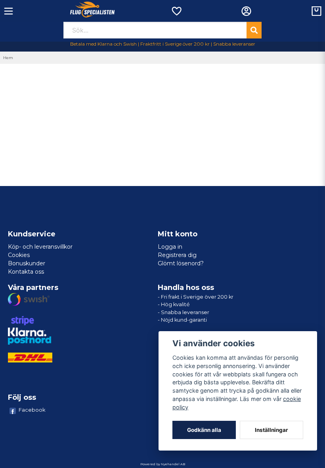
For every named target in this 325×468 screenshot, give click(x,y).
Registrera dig (177, 255)
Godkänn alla (204, 430)
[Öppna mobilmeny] (8, 11)
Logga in (170, 246)
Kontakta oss (26, 271)
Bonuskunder (26, 263)
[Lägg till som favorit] (176, 11)
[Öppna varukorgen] (316, 11)
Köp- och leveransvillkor (40, 246)
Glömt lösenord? (181, 263)
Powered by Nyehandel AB (162, 464)
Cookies (19, 255)
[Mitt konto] (246, 11)
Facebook (32, 410)
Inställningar (271, 430)
